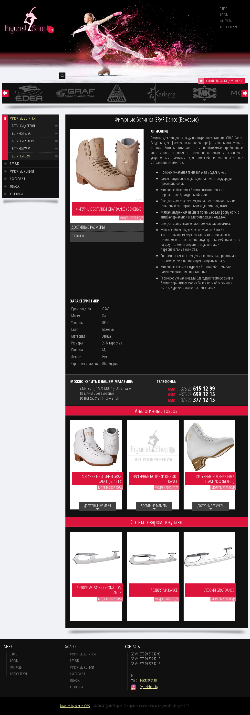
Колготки (16, 194)
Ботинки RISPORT (23, 141)
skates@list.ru (148, 680)
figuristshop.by (149, 686)
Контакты (225, 21)
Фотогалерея (228, 27)
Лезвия (15, 163)
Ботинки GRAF (21, 156)
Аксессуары (17, 178)
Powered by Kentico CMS (75, 706)
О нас (223, 8)
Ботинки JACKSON (23, 126)
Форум (224, 14)
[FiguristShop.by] (28, 20)
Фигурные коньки (22, 171)
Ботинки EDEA (21, 133)
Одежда (15, 186)
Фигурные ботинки (23, 118)
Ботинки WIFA (21, 148)
